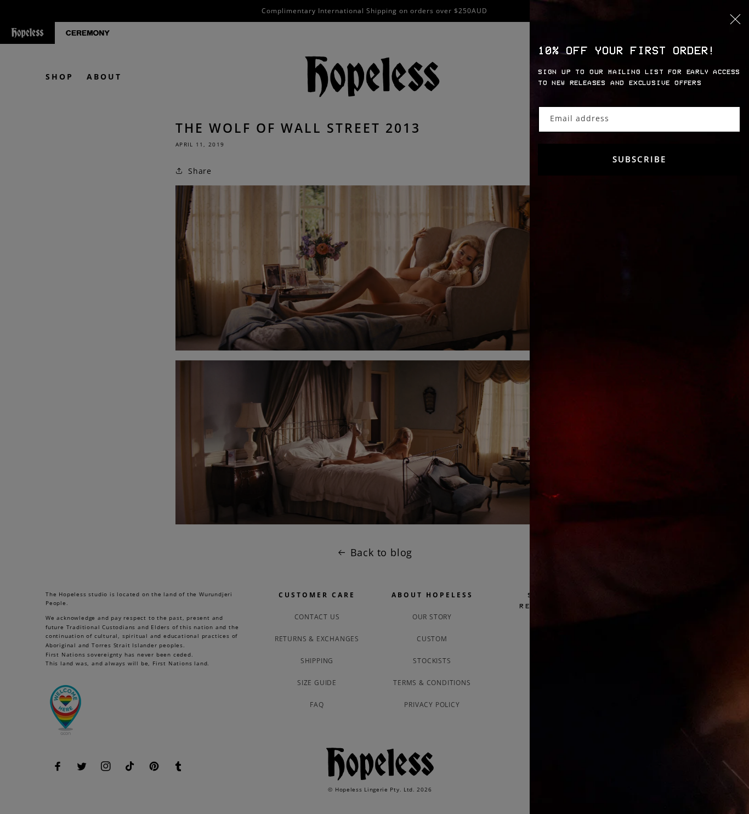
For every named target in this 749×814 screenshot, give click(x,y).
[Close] (639, 26)
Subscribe (639, 159)
